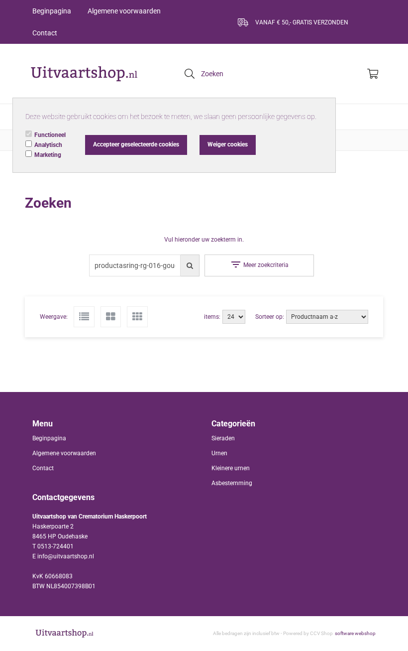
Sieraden (223, 438)
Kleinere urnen (230, 468)
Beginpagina (51, 11)
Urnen (219, 453)
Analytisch (48, 144)
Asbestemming (231, 483)
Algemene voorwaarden (124, 11)
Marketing (47, 154)
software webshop (355, 633)
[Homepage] (84, 74)
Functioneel (50, 134)
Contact (44, 33)
